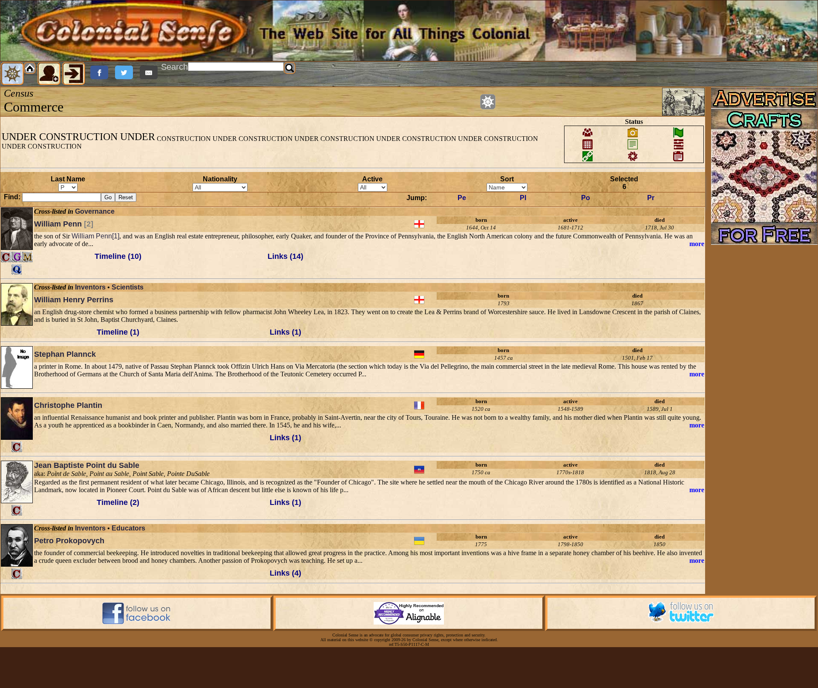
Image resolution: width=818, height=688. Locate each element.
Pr (650, 197)
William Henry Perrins (73, 299)
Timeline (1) (118, 332)
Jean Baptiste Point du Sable (86, 465)
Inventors (90, 287)
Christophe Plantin (68, 405)
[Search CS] (290, 68)
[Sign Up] (48, 73)
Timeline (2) (118, 502)
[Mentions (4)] (27, 257)
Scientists (128, 287)
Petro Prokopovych (69, 540)
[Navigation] (12, 73)
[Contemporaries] (6, 257)
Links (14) (285, 256)
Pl (523, 197)
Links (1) (285, 332)
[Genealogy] (17, 257)
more (696, 243)
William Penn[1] (95, 236)
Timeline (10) (118, 256)
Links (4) (285, 573)
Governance (95, 211)
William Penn (63, 224)
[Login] (73, 73)
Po (585, 197)
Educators (128, 528)
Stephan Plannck (65, 354)
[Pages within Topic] (487, 101)
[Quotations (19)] (17, 269)
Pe (462, 197)
